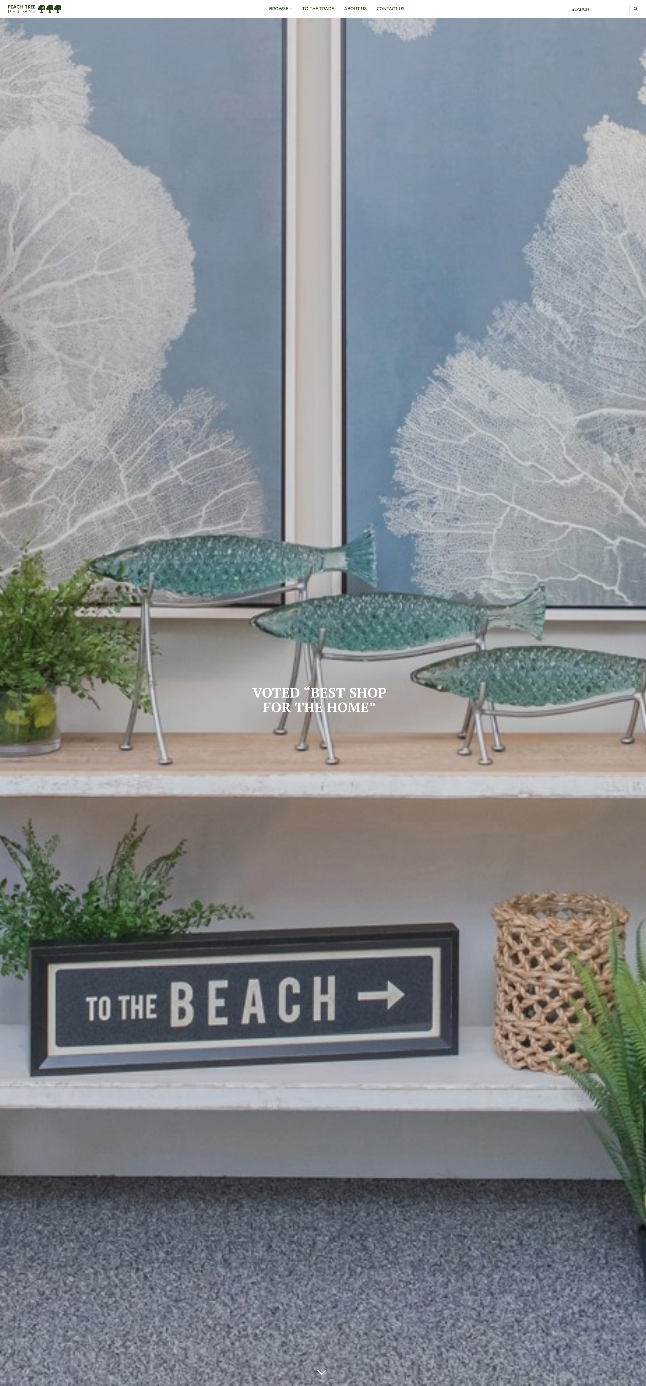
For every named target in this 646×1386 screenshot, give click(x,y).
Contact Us (391, 8)
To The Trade (318, 8)
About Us (355, 8)
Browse (279, 8)
